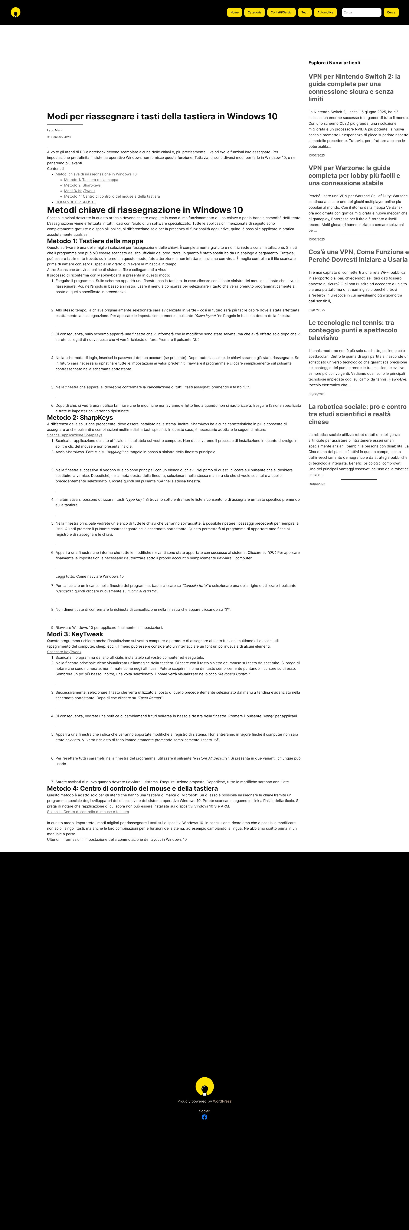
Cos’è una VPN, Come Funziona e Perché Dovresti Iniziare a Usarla (358, 255)
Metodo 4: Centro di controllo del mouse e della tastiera (112, 196)
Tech (304, 12)
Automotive (325, 12)
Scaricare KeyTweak (64, 652)
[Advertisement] (20, 89)
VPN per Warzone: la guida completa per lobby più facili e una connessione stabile (354, 175)
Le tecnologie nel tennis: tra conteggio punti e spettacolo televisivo (352, 330)
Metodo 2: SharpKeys (82, 185)
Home (234, 12)
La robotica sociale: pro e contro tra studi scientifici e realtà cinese (357, 414)
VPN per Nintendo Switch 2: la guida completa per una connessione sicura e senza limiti (354, 88)
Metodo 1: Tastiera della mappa (91, 180)
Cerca (391, 12)
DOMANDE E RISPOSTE (76, 202)
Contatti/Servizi (281, 12)
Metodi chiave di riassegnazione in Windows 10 (96, 174)
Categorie (254, 12)
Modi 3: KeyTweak (79, 191)
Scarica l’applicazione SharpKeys (74, 435)
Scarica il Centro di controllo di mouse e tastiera (88, 812)
